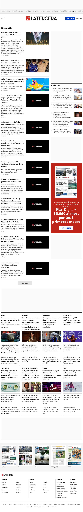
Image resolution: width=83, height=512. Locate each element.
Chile (3, 315)
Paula (65, 368)
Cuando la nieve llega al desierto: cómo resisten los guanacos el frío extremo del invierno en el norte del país (62, 98)
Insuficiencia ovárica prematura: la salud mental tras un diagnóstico (71, 409)
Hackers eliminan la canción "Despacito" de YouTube (12, 221)
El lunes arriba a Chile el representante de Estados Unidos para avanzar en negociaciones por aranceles (30, 348)
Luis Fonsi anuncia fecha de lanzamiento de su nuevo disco (12, 123)
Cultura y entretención (30, 368)
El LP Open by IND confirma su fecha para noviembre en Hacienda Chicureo (72, 321)
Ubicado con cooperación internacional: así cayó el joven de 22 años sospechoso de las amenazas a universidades (10, 360)
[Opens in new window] (42, 465)
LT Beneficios (63, 11)
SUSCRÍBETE (66, 228)
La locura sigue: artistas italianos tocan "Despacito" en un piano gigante (12, 239)
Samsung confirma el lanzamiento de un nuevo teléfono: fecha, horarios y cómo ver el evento (9, 375)
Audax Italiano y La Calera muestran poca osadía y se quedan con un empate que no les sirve (71, 348)
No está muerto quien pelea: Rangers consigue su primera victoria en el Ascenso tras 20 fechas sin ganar (71, 360)
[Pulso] (25, 465)
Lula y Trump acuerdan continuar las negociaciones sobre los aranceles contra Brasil (50, 410)
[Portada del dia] (66, 197)
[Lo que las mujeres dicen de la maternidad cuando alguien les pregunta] (72, 387)
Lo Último (55, 11)
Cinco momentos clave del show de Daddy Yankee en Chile (11, 35)
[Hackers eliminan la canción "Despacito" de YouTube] (37, 225)
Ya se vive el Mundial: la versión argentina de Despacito (10, 265)
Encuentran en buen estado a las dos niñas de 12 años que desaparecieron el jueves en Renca (10, 322)
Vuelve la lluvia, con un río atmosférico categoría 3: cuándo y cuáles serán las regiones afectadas (62, 131)
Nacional (14, 11)
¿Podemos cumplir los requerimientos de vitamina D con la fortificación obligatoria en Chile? (51, 360)
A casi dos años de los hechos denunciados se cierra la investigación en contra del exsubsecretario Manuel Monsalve (62, 115)
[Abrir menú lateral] (2, 18)
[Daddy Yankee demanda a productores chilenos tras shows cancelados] (37, 184)
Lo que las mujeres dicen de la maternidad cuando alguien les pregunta (72, 374)
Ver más (25, 283)
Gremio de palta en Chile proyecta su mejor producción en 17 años (31, 359)
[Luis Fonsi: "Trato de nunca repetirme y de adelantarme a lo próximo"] (37, 146)
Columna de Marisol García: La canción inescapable (11, 62)
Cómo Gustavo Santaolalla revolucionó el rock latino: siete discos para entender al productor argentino (30, 398)
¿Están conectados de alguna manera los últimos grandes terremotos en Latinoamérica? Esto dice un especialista (51, 348)
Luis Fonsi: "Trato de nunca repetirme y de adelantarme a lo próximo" (12, 143)
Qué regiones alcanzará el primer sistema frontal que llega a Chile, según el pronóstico (51, 322)
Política (8, 11)
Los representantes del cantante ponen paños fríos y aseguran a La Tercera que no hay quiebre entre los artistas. (12, 170)
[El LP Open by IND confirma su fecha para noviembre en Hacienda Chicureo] (72, 336)
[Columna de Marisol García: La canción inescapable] (37, 65)
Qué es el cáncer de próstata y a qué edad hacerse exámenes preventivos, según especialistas (62, 90)
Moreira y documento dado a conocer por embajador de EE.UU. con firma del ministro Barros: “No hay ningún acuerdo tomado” (63, 106)
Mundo (43, 11)
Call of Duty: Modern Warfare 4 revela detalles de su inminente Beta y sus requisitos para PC (10, 398)
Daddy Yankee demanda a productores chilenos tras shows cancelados (11, 182)
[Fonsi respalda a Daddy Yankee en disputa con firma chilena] (37, 167)
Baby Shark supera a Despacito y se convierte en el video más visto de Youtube (12, 81)
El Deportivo (36, 11)
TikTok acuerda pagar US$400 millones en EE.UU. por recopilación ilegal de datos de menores (51, 375)
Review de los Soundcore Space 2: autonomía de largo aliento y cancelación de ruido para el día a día (10, 410)
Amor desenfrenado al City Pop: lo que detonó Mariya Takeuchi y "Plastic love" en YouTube (11, 99)
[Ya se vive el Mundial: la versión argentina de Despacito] (37, 268)
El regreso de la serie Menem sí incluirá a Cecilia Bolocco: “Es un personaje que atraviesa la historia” (30, 375)
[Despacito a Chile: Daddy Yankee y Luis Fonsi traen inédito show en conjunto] (37, 204)
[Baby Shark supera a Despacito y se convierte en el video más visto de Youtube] (37, 84)
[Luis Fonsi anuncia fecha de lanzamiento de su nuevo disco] (37, 127)
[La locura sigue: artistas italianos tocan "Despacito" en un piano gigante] (37, 242)
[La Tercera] (9, 465)
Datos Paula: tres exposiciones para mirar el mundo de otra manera (72, 397)
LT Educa (80, 11)
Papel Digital (72, 11)
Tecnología (28, 11)
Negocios (20, 11)
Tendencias (46, 315)
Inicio (3, 11)
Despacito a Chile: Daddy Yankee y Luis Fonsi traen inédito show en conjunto (11, 201)
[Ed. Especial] (58, 465)
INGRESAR (79, 18)
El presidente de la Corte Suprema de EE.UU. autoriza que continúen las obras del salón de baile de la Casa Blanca (51, 399)
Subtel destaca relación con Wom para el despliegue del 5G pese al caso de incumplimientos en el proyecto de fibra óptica (31, 323)
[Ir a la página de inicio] (41, 18)
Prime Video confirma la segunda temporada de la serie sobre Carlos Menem (30, 409)
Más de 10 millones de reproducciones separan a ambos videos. (11, 87)
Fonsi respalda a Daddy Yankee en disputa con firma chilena (12, 164)
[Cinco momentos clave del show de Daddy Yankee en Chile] (37, 38)
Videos (48, 11)
